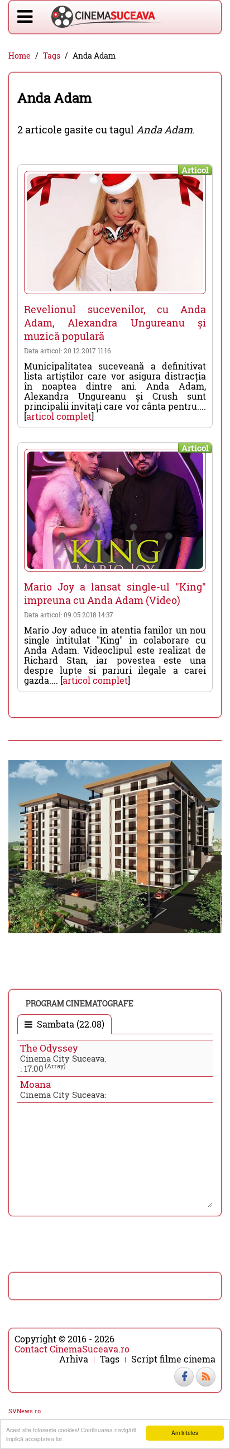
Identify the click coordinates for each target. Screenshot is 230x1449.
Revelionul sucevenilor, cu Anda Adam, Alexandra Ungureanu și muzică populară (115, 323)
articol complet (59, 416)
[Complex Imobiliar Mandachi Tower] (115, 845)
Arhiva (73, 1359)
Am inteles (184, 1432)
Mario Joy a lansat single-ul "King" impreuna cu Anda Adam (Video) (115, 593)
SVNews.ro (24, 1411)
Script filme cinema (173, 1359)
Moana (35, 1084)
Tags (51, 56)
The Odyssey (49, 1048)
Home (19, 56)
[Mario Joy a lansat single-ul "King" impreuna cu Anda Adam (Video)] (115, 510)
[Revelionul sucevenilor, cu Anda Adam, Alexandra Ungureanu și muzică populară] (115, 232)
